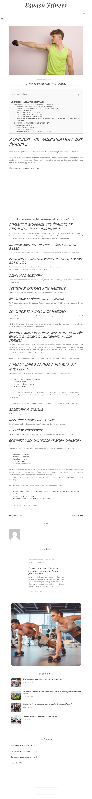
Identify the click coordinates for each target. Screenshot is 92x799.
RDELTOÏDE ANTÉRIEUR (25, 125)
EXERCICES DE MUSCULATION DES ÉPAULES (28, 102)
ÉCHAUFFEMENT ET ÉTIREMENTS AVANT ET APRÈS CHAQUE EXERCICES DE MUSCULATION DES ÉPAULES (49, 120)
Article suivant (77, 515)
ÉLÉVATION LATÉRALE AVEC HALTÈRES (30, 112)
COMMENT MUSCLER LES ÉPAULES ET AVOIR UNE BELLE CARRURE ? (38, 104)
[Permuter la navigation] (2, 18)
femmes (71, 219)
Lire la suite (34, 592)
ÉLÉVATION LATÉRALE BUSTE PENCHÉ (30, 115)
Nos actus (52, 559)
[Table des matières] (79, 95)
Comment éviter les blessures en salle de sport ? (41, 716)
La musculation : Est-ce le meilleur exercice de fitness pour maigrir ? (44, 571)
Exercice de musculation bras (46, 79)
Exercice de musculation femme (22, 751)
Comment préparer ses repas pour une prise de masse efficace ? (47, 704)
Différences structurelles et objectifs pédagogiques (42, 679)
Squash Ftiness (46, 5)
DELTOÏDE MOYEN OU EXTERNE (28, 127)
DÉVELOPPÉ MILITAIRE (25, 110)
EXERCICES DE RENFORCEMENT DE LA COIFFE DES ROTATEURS (38, 108)
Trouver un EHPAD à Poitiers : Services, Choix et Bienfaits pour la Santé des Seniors (52, 693)
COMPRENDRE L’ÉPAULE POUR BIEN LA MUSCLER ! (32, 123)
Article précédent (15, 515)
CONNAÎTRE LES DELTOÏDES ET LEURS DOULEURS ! (34, 131)
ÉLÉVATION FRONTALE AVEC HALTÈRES (30, 117)
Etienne (29, 530)
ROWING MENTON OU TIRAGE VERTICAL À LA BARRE (35, 106)
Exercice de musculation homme (23, 757)
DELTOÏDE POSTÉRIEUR (25, 129)
